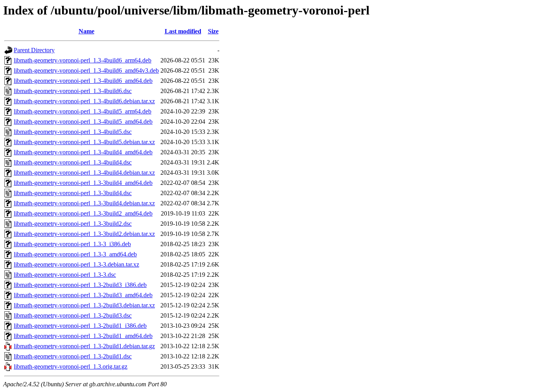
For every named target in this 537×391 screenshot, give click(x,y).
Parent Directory (34, 50)
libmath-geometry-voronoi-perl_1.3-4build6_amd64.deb (83, 80)
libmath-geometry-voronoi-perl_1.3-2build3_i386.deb (80, 284)
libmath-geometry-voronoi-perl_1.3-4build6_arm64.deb (82, 60)
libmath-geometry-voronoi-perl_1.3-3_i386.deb (72, 244)
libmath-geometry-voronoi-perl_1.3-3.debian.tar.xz (76, 264)
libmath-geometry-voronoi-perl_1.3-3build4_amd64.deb (83, 182)
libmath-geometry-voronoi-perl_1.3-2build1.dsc (73, 356)
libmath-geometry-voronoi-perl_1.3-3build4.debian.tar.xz (84, 203)
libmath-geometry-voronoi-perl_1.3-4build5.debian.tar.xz (84, 142)
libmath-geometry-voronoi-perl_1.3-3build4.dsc (73, 193)
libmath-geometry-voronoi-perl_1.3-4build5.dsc (73, 131)
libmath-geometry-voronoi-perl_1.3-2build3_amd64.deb (83, 295)
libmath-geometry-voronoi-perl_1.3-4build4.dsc (73, 162)
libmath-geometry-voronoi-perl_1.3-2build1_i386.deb (80, 325)
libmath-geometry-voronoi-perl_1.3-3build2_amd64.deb (83, 213)
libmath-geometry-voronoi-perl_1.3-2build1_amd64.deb (83, 336)
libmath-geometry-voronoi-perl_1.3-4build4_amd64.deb (83, 152)
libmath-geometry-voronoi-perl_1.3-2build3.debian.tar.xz (84, 305)
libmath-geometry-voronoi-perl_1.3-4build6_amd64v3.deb (86, 70)
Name (86, 31)
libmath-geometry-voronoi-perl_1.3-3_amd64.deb (75, 254)
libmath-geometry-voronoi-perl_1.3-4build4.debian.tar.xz (84, 172)
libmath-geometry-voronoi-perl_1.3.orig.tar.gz (70, 366)
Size (213, 31)
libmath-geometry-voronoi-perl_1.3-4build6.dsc (73, 91)
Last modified (183, 31)
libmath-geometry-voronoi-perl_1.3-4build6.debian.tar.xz (84, 101)
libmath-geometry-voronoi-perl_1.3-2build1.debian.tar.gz (84, 346)
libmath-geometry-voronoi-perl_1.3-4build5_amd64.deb (83, 121)
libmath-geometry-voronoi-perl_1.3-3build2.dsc (73, 223)
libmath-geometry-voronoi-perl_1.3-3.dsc (65, 274)
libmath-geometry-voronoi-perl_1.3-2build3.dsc (73, 315)
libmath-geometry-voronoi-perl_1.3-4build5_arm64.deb (82, 111)
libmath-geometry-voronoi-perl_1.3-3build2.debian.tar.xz (84, 233)
